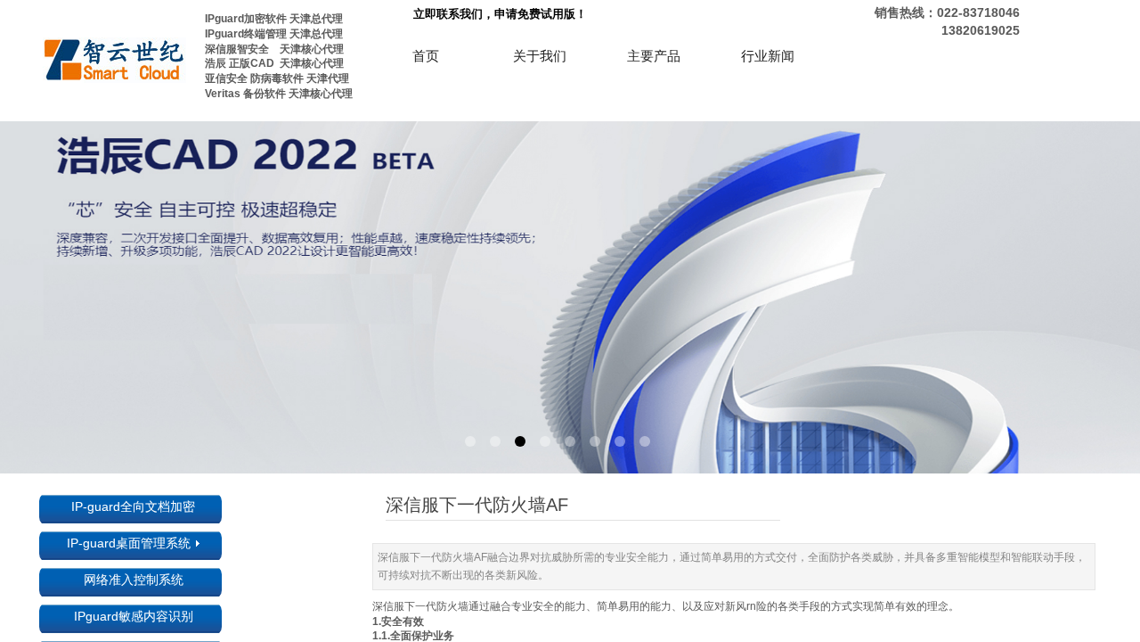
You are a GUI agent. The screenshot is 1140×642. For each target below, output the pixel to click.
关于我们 (539, 56)
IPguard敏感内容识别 (133, 616)
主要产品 (653, 56)
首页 (425, 56)
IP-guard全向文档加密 (133, 506)
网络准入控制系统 (133, 579)
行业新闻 (767, 56)
